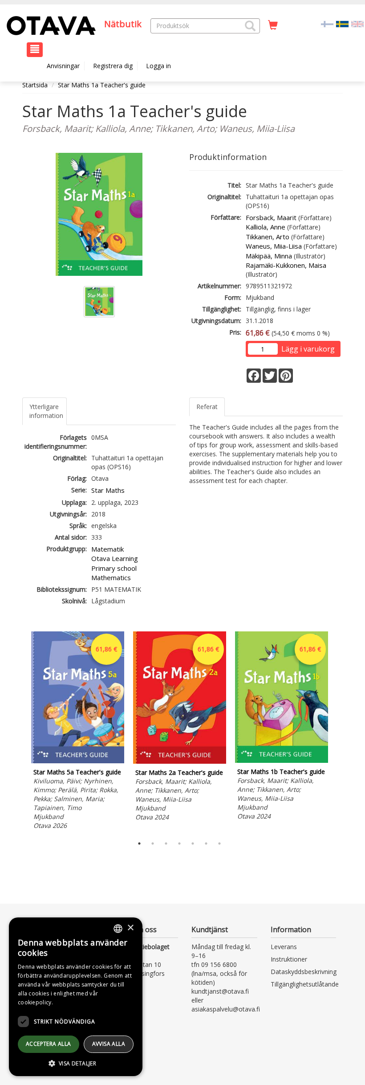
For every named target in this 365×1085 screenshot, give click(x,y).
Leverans (284, 946)
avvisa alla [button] (108, 1044)
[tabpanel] (78, 731)
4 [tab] (179, 843)
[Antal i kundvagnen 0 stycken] (272, 25)
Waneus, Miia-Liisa (274, 246)
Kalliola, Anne (265, 226)
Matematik (107, 549)
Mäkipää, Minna (269, 255)
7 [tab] (219, 843)
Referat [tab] (207, 406)
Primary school (114, 568)
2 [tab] (152, 843)
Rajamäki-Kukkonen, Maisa (286, 265)
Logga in (158, 65)
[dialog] (75, 996)
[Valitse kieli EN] (357, 23)
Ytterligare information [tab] (46, 411)
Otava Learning (114, 558)
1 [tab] (139, 843)
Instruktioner (289, 959)
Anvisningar (63, 65)
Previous (20, 732)
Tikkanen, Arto (267, 236)
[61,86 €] (77, 761)
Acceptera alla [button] (48, 1044)
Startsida (35, 85)
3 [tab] (166, 843)
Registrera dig (113, 65)
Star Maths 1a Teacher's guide (102, 85)
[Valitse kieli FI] (327, 23)
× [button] (130, 928)
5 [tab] (192, 843)
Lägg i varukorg (308, 349)
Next (338, 732)
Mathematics (111, 577)
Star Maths (108, 490)
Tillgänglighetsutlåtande (305, 984)
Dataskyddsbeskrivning (304, 971)
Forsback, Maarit (271, 217)
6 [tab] (206, 843)
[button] (250, 25)
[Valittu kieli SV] (342, 23)
